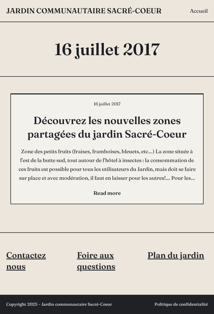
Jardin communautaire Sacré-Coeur (84, 10)
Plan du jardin (175, 255)
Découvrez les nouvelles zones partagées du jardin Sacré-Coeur (107, 127)
